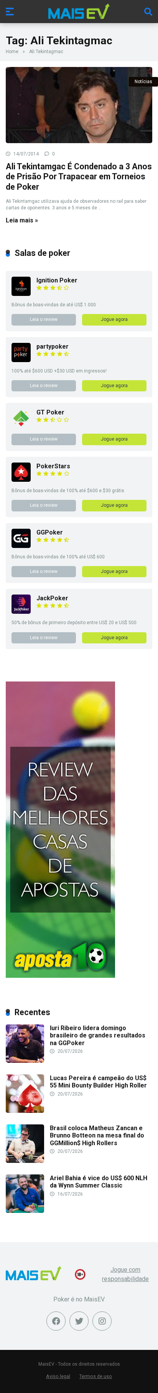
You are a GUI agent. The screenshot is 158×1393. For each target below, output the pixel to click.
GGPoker (49, 532)
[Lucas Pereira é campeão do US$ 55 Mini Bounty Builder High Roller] (25, 1110)
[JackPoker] (21, 611)
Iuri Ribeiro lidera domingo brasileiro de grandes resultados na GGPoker (97, 1035)
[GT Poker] (21, 425)
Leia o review (44, 319)
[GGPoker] (21, 546)
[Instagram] (102, 1321)
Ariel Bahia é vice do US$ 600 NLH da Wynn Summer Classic (98, 1181)
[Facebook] (56, 1321)
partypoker (52, 346)
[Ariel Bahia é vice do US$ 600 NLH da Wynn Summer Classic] (25, 1210)
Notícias (143, 81)
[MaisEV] (79, 11)
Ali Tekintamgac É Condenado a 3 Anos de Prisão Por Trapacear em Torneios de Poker (79, 177)
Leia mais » (22, 220)
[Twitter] (79, 1321)
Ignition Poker (56, 280)
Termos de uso (95, 1376)
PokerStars (53, 466)
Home (12, 51)
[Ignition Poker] (21, 293)
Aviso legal (58, 1376)
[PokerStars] (21, 479)
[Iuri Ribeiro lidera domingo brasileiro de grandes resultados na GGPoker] (25, 1060)
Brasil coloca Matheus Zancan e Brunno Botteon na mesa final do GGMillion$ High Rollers (97, 1135)
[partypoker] (21, 360)
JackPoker (52, 598)
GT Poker (50, 412)
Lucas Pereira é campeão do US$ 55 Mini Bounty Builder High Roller (98, 1081)
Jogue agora (114, 319)
